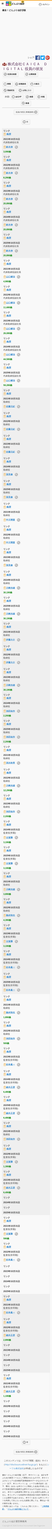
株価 (27, 103)
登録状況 (10, 90)
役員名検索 (12, 74)
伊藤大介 (10, 640)
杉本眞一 (10, 967)
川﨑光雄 (10, 588)
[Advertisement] (26, 33)
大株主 (36, 84)
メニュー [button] (3, 3)
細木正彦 (10, 1087)
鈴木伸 (9, 147)
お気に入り (26, 90)
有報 (43, 97)
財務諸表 (22, 84)
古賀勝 (9, 837)
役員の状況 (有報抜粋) (25, 112)
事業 (9, 84)
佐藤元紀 (10, 406)
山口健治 (10, 277)
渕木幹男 (10, 763)
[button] (44, 4)
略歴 (8, 134)
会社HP (18, 97)
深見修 (9, 474)
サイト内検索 (16, 147)
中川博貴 (10, 520)
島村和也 (10, 915)
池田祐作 (10, 711)
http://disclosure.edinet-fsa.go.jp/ (21, 1464)
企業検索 (32, 74)
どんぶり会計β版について (18, 1509)
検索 (31, 97)
